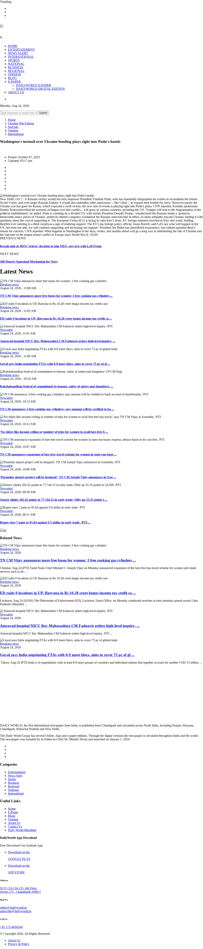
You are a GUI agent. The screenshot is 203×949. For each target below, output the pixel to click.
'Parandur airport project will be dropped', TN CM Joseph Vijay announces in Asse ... (58, 477)
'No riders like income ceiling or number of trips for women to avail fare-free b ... (54, 432)
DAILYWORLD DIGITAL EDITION (40, 88)
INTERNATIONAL (21, 56)
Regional (13, 786)
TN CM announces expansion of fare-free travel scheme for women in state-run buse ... (58, 454)
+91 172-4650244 (11, 927)
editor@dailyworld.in (13, 907)
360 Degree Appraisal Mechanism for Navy (29, 261)
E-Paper (13, 812)
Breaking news (9, 284)
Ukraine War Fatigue (21, 123)
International (16, 134)
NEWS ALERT (18, 53)
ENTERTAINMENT (21, 49)
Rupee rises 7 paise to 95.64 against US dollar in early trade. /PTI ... (45, 522)
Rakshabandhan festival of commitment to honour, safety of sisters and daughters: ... (56, 386)
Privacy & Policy (18, 944)
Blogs (11, 815)
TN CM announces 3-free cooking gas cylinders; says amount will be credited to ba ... (57, 409)
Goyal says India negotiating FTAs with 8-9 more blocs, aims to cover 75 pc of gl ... (55, 364)
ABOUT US (16, 92)
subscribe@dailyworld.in (15, 911)
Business (13, 782)
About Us (14, 823)
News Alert (15, 775)
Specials (13, 127)
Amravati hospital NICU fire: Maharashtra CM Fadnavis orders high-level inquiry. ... (57, 341)
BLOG (12, 78)
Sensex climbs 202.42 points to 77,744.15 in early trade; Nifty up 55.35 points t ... (53, 499)
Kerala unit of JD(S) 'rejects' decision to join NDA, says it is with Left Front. (51, 246)
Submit (43, 112)
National (13, 790)
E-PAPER (14, 81)
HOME (12, 46)
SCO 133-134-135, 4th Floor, (18, 888)
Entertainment (16, 772)
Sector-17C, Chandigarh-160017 (20, 891)
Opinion (13, 130)
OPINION (14, 74)
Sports (12, 779)
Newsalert (6, 329)
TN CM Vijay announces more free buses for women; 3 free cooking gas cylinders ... (56, 295)
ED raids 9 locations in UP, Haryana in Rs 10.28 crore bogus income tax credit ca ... (56, 318)
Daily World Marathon (22, 830)
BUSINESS (15, 67)
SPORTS (14, 60)
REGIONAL (16, 71)
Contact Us (15, 826)
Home (12, 119)
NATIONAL (16, 63)
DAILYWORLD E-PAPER (33, 85)
